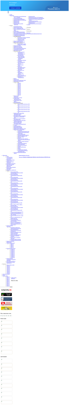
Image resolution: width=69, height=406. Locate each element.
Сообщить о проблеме (15, 8)
